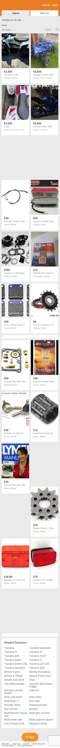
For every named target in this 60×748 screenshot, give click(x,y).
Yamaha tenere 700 (15, 663)
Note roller (35, 697)
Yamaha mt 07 (37, 655)
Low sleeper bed (14, 723)
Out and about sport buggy (40, 685)
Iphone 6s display (39, 671)
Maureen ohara (38, 723)
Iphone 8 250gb (13, 675)
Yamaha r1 (10, 651)
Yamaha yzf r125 (39, 663)
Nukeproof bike (38, 705)
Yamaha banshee (14, 667)
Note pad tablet (13, 697)
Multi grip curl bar (39, 713)
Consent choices (25, 745)
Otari (32, 679)
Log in (26, 744)
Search (15, 13)
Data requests (38, 744)
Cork (22, 130)
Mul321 (33, 709)
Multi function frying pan (15, 714)
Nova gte (34, 701)
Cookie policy (8, 745)
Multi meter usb (13, 719)
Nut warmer (11, 709)
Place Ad (44, 13)
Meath (13, 225)
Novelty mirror (12, 705)
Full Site (5, 744)
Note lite (34, 690)
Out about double (14, 683)
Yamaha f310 (37, 667)
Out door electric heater (14, 691)
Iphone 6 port (12, 671)
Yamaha (9, 648)
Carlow (49, 78)
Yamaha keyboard (40, 648)
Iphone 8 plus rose (40, 675)
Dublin (15, 78)
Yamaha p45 (11, 655)
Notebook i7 (11, 701)
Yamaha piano (12, 659)
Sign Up (46, 5)
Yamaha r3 (35, 659)
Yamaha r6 (35, 651)
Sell (31, 737)
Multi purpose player (41, 719)
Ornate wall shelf (14, 679)
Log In (55, 5)
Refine (48, 29)
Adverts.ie (15, 5)
